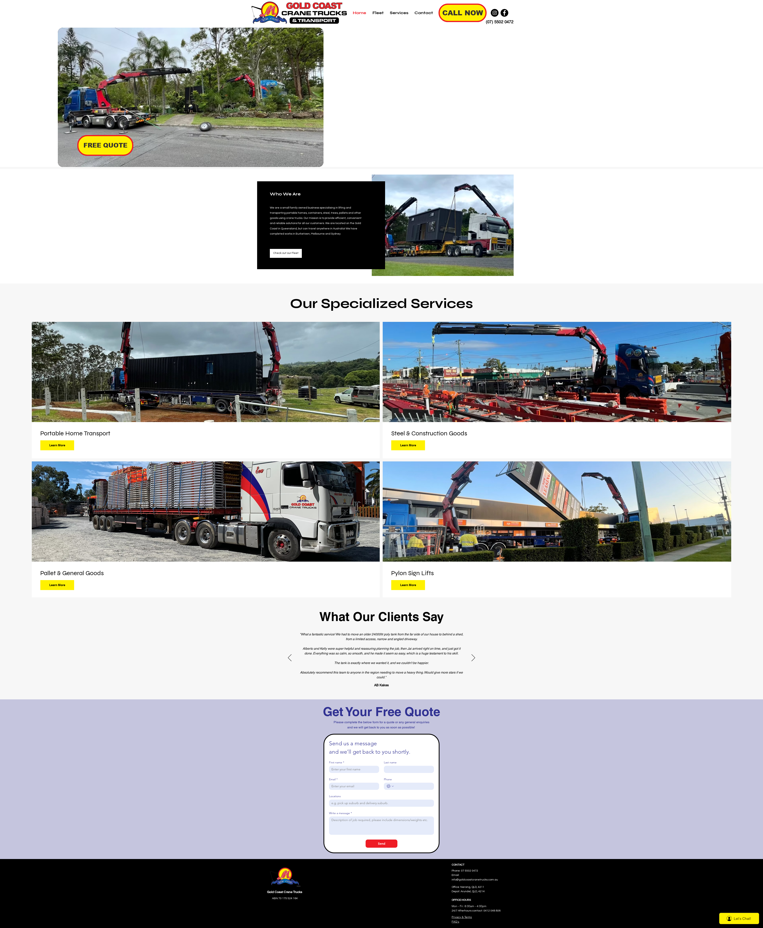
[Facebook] (504, 13)
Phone (388, 779)
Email (333, 779)
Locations (335, 796)
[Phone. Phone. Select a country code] (390, 786)
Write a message (340, 813)
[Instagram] (495, 13)
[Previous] (289, 658)
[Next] (473, 658)
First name (336, 762)
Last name (390, 762)
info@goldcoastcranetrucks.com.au (475, 879)
